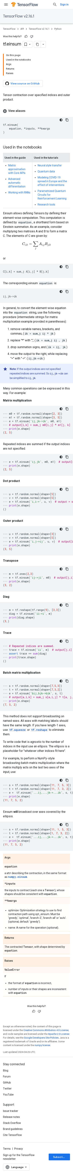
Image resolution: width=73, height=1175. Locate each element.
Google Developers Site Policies (41, 1037)
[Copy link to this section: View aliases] (29, 111)
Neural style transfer (50, 165)
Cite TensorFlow (12, 1134)
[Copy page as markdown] (37, 44)
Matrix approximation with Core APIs (16, 169)
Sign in (64, 4)
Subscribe (59, 1157)
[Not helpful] (31, 36)
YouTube (8, 1094)
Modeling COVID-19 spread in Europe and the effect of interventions (52, 181)
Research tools (46, 204)
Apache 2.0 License (58, 1034)
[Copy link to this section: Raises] (16, 961)
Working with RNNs (19, 192)
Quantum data (46, 171)
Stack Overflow (12, 1122)
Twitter (7, 1088)
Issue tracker (10, 1110)
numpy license (42, 1045)
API (22, 28)
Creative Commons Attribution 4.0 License (46, 1030)
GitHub (7, 1082)
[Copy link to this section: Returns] (18, 938)
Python (58, 28)
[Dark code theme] (61, 120)
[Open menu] (6, 4)
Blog (5, 1070)
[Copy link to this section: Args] (14, 857)
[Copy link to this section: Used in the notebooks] (45, 147)
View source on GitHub (25, 83)
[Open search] (55, 4)
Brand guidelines (13, 1128)
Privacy (18, 1148)
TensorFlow (9, 28)
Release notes (11, 1116)
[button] (36, 111)
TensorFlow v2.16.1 (18, 16)
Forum (7, 1076)
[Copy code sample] (67, 120)
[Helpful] (26, 36)
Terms (7, 1148)
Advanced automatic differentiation (16, 182)
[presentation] (36, 245)
